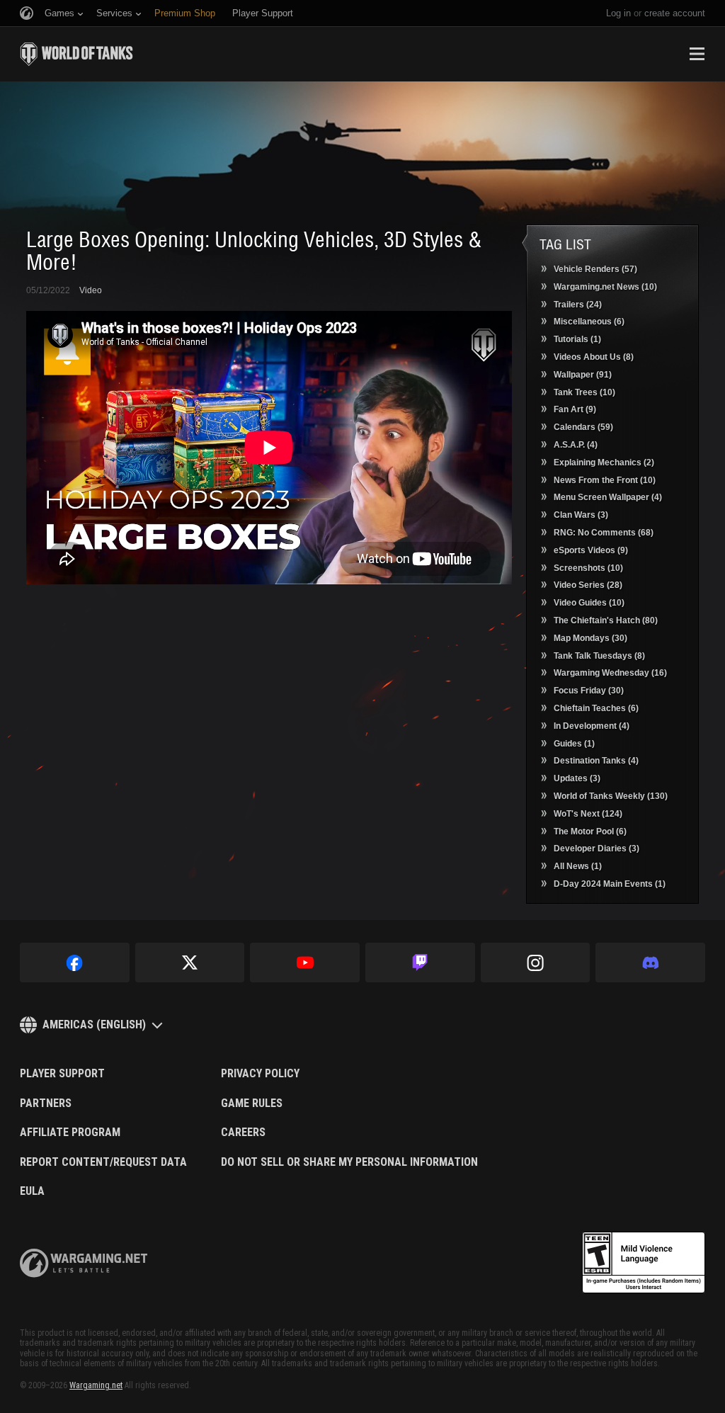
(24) (578, 305)
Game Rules (251, 1103)
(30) (590, 638)
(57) (595, 269)
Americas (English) (94, 1024)
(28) (588, 585)
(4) (576, 445)
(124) (588, 814)
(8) (594, 357)
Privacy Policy (260, 1073)
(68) (603, 533)
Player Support (62, 1073)
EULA (32, 1191)
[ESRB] (643, 1263)
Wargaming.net (95, 1385)
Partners (46, 1103)
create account (674, 13)
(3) (581, 515)
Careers (243, 1132)
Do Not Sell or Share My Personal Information (349, 1162)
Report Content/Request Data (103, 1162)
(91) (583, 375)
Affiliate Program (70, 1132)
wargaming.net (83, 1263)
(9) (575, 409)
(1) (577, 339)
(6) (589, 322)
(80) (606, 620)
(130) (611, 796)
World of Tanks (76, 53)
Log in (618, 13)
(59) (583, 427)
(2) (604, 462)
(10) (605, 287)
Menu (696, 53)
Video (90, 290)
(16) (610, 673)
